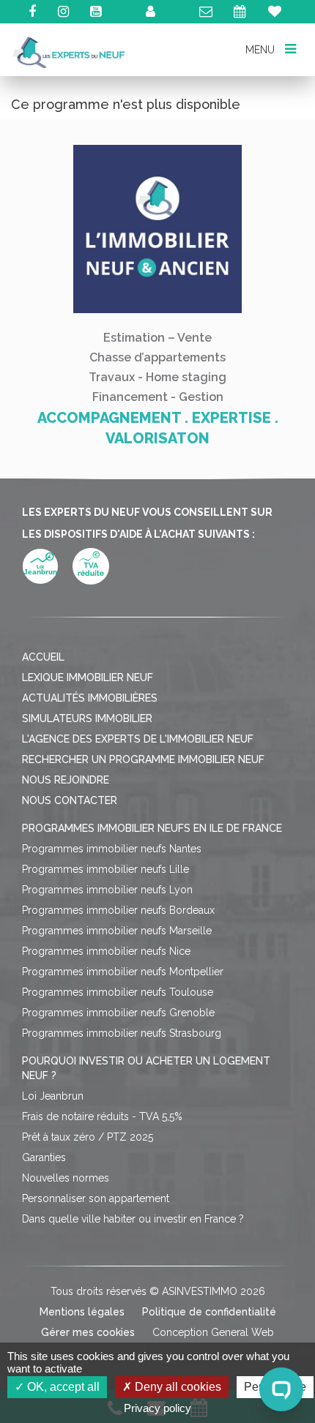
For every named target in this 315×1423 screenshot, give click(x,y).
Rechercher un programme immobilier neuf (143, 759)
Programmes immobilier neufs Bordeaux (118, 910)
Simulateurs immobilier (87, 718)
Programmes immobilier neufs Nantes (111, 849)
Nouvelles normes (65, 1178)
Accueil (43, 657)
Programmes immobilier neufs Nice (106, 951)
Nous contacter (69, 800)
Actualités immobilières (90, 698)
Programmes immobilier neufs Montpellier (122, 971)
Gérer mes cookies (88, 1332)
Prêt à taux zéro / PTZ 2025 (87, 1137)
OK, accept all (62, 1387)
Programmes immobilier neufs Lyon (107, 890)
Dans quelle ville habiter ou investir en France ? (133, 1219)
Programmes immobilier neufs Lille (105, 869)
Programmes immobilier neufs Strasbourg (121, 1033)
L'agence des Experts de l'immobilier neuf (137, 739)
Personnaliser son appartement (95, 1198)
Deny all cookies (176, 1387)
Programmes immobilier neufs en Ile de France (152, 828)
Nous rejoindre (65, 780)
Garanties (44, 1157)
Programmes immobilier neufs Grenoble (118, 1012)
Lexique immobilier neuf (87, 677)
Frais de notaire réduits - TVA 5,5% (102, 1116)
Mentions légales (82, 1312)
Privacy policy (157, 1408)
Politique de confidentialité (209, 1312)
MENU (261, 49)
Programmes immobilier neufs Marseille (117, 930)
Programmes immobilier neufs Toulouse (117, 992)
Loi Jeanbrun (53, 1096)
